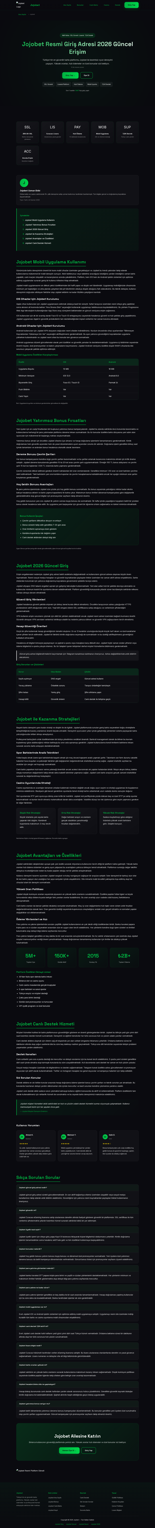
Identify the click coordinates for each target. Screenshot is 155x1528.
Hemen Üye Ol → (69, 1450)
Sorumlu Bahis (85, 1510)
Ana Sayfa (67, 5)
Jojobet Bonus (53, 1502)
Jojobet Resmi (83, 1524)
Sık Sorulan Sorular (86, 1502)
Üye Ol (86, 75)
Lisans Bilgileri (117, 1510)
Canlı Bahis (94, 5)
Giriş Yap (131, 5)
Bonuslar (80, 5)
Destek (117, 5)
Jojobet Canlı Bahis (55, 1506)
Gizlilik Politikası (117, 1498)
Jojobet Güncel (71, 1524)
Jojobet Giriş (59, 1524)
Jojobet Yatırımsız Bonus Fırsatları (40, 225)
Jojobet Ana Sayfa (54, 1498)
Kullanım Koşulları (118, 1502)
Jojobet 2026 (95, 1524)
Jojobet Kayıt (53, 1510)
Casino (106, 5)
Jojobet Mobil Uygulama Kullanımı (40, 220)
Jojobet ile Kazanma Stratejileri (39, 234)
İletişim (82, 1506)
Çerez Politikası (117, 1506)
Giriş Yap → (70, 75)
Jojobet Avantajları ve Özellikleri (39, 238)
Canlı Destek (84, 1498)
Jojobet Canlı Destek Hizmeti (38, 243)
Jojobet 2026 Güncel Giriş (36, 229)
